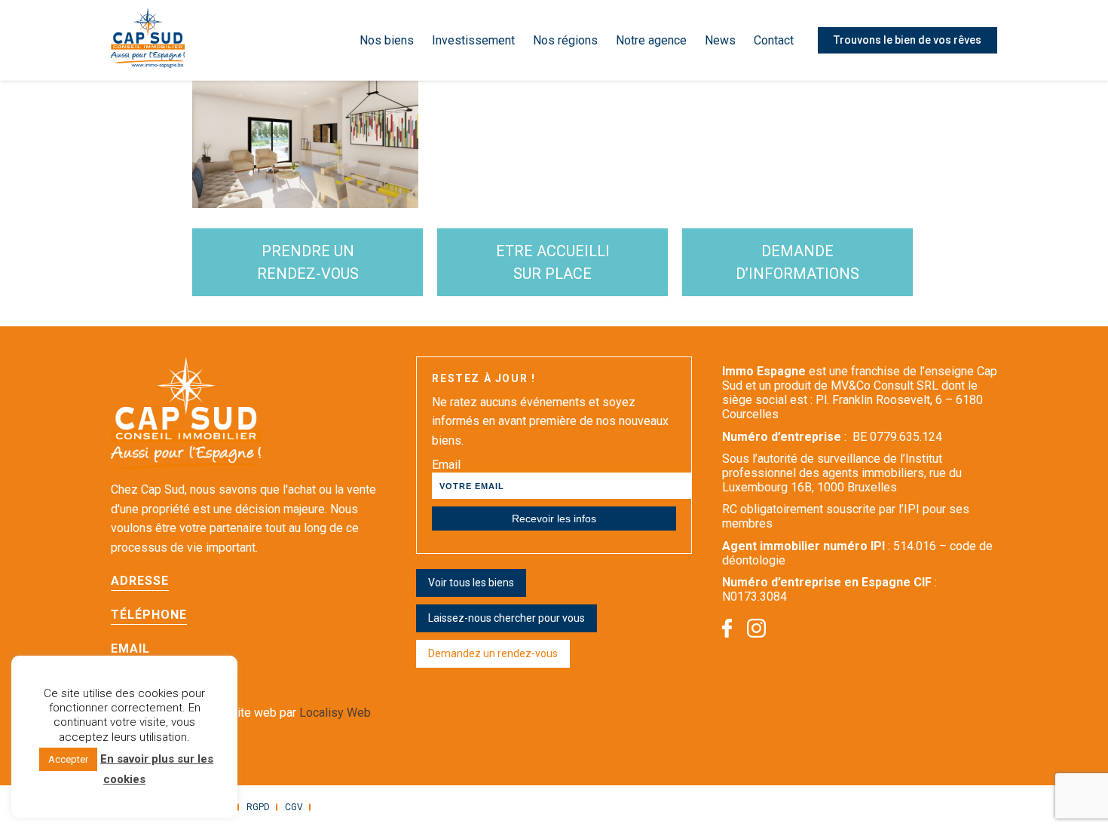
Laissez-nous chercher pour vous (506, 618)
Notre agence (651, 40)
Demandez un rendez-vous (493, 653)
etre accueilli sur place (553, 262)
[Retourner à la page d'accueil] (148, 40)
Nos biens (387, 40)
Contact (774, 40)
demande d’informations (797, 262)
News (720, 40)
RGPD (258, 807)
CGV (294, 807)
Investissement (473, 40)
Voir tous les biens (471, 583)
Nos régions (565, 40)
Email (446, 464)
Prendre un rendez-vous (308, 262)
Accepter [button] (68, 759)
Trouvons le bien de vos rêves (907, 40)
